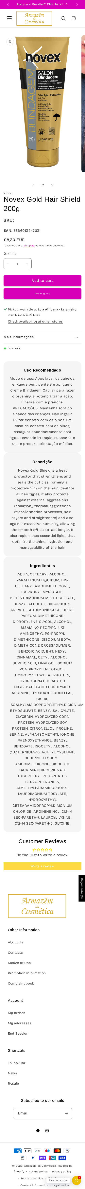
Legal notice (60, 1185)
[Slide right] (52, 185)
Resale (13, 1083)
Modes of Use (19, 963)
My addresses (19, 1023)
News (12, 1073)
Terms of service (32, 1178)
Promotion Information (27, 973)
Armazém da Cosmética (40, 1165)
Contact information (34, 1185)
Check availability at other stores (35, 321)
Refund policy (38, 1171)
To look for (17, 1063)
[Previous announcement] (8, 4)
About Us (15, 942)
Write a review (42, 866)
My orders (16, 1013)
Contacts (15, 953)
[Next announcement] (77, 4)
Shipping (29, 245)
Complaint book (21, 983)
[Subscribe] (66, 1113)
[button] (9, 18)
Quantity (10, 253)
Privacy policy (61, 1171)
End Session (18, 1033)
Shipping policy (58, 1178)
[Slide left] (33, 185)
